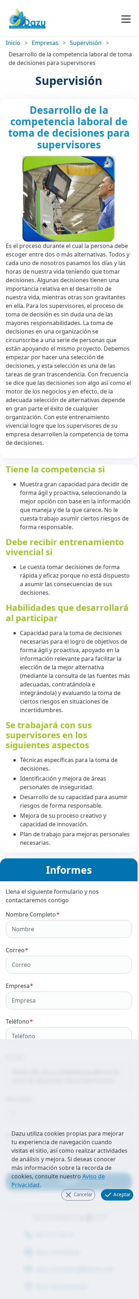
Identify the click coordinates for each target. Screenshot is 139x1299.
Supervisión (86, 43)
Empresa (19, 986)
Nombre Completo (32, 914)
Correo (17, 950)
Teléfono (19, 1021)
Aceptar (121, 1194)
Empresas (45, 43)
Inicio (13, 43)
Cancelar (83, 1194)
